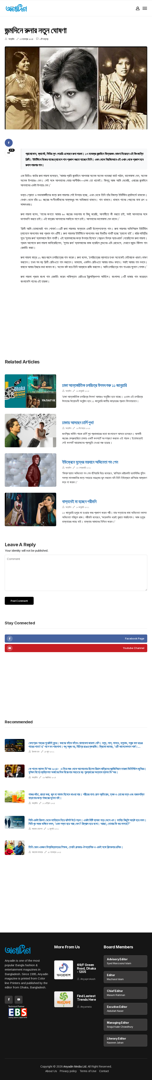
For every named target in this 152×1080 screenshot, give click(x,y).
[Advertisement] (76, 323)
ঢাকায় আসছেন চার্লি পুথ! (78, 422)
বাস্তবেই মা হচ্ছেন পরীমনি (79, 501)
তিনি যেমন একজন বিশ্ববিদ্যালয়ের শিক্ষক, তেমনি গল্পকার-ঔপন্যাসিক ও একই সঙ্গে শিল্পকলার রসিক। (75, 847)
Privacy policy (68, 1071)
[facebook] (76, 638)
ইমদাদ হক (35, 751)
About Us (51, 1071)
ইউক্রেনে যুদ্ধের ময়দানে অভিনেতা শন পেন (90, 462)
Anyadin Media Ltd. (75, 1066)
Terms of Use (88, 1071)
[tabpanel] (76, 87)
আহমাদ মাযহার (37, 852)
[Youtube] (76, 648)
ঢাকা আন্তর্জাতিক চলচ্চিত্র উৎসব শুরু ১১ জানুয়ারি (94, 385)
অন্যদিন (68, 390)
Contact (104, 1071)
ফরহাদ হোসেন (37, 828)
